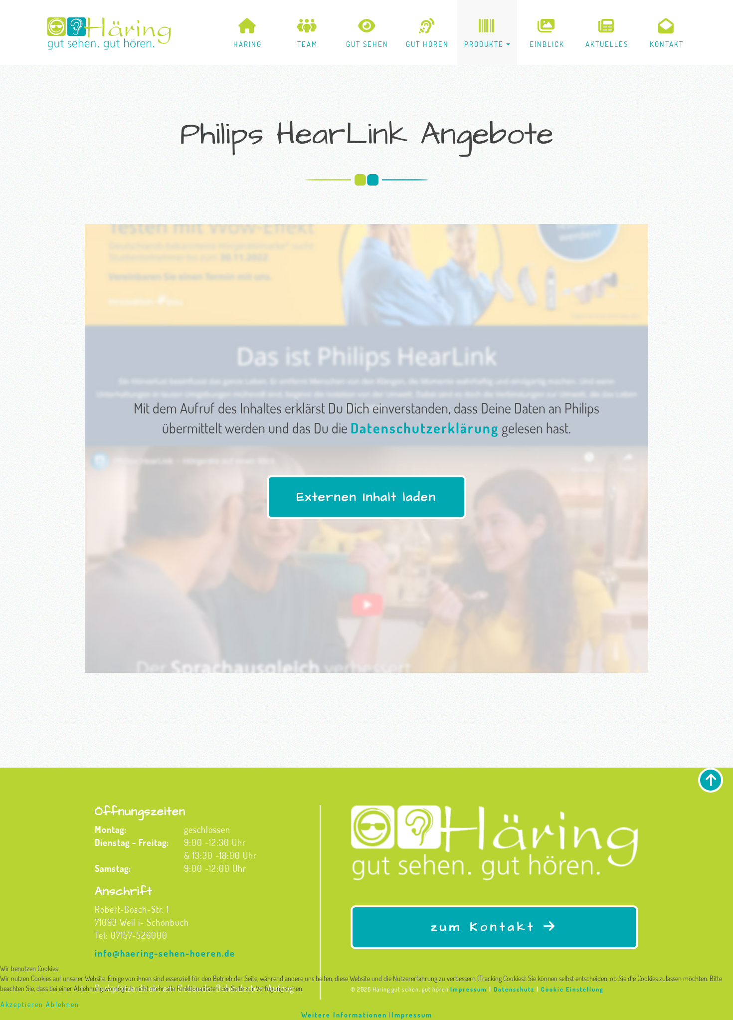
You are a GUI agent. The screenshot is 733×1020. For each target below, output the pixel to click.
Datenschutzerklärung (425, 427)
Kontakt (667, 44)
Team (307, 44)
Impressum (411, 1015)
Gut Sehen (367, 44)
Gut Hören (427, 44)
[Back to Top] (710, 780)
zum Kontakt (487, 927)
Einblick (547, 44)
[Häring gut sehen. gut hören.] (109, 33)
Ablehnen (62, 1004)
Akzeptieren (21, 1004)
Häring (247, 44)
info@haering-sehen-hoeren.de (165, 953)
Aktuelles (606, 44)
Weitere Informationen (344, 1015)
